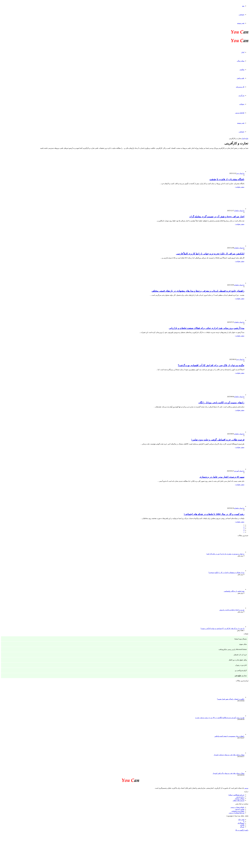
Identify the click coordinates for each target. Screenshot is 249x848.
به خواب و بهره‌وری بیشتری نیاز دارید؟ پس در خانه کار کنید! (225, 554)
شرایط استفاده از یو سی (236, 813)
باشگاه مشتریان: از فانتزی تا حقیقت (227, 179)
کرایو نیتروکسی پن (241, 670)
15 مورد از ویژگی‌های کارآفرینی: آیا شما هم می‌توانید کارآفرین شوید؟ (222, 628)
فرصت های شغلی (238, 800)
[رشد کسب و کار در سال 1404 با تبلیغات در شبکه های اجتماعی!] (225, 506)
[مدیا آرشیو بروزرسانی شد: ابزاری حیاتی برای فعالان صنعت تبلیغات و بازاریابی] (225, 320)
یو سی (246, 788)
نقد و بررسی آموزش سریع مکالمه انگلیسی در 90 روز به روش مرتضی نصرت (219, 717)
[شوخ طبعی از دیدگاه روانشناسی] (233, 589)
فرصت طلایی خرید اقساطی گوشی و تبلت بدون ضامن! (217, 439)
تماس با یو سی (239, 809)
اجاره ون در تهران (241, 665)
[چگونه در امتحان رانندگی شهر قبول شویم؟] (233, 697)
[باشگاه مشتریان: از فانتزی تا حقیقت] (225, 171)
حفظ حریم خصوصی (237, 811)
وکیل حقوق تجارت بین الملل (238, 660)
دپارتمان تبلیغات (239, 210)
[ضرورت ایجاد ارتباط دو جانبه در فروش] (233, 608)
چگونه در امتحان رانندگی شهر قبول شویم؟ (230, 699)
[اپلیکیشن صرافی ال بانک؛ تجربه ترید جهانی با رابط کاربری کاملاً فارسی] (225, 246)
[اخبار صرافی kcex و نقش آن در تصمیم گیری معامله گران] (225, 209)
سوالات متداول (239, 798)
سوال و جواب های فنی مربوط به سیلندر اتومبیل (229, 755)
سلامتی (241, 69)
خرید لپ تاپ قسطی (240, 654)
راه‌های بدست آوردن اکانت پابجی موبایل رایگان (221, 402)
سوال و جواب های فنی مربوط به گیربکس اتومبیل (228, 773)
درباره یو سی (240, 797)
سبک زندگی (240, 61)
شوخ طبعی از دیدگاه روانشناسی (234, 591)
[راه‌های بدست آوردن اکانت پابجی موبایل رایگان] (225, 395)
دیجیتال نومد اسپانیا (241, 639)
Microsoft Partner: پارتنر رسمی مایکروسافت (233, 649)
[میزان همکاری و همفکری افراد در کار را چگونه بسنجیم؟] (233, 570)
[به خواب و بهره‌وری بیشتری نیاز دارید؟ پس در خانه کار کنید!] (233, 552)
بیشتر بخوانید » (239, 187)
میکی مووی (243, 644)
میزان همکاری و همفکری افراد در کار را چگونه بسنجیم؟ (226, 572)
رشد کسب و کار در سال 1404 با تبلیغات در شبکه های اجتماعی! (214, 514)
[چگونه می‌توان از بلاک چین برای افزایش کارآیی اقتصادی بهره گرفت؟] (225, 357)
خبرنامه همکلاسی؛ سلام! (236, 795)
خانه (246, 138)
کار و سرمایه (240, 87)
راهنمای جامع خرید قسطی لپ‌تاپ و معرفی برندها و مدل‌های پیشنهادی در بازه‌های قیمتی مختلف (198, 291)
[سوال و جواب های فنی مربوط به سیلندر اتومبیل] (233, 753)
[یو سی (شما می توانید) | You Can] (124, 780)
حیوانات (241, 104)
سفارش (241, 676)
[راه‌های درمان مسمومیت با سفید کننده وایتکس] (233, 734)
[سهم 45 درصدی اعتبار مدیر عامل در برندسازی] (225, 469)
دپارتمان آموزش (239, 471)
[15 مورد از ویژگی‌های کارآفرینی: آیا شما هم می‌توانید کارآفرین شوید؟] (233, 626)
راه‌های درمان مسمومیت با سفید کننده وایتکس (229, 736)
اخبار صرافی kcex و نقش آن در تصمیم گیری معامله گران (216, 216)
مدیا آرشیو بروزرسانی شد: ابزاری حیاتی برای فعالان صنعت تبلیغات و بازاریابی (206, 328)
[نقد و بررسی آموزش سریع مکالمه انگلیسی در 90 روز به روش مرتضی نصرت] (233, 716)
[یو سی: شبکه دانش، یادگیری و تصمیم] (233, 33)
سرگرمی (241, 95)
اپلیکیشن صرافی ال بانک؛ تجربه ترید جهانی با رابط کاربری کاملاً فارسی (210, 253)
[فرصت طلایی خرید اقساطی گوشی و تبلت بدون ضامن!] (225, 432)
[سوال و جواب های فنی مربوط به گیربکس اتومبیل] (233, 771)
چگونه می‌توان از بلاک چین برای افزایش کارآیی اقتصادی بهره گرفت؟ (211, 365)
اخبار (242, 52)
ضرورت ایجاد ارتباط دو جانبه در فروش (231, 610)
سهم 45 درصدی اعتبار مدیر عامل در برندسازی (221, 477)
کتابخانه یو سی (239, 113)
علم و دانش (240, 78)
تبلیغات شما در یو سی (237, 807)
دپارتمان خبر (240, 173)
